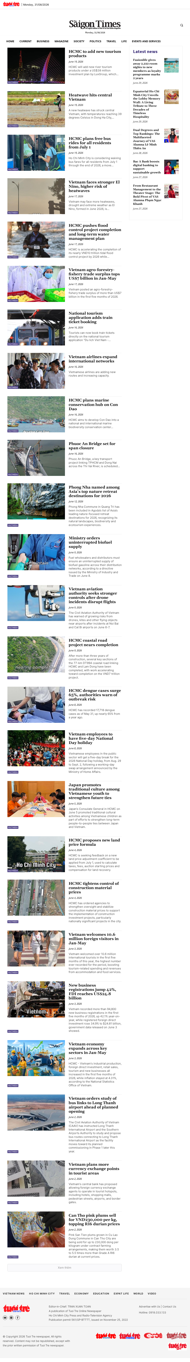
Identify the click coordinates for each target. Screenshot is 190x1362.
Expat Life (121, 1293)
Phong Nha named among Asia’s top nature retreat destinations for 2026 (94, 491)
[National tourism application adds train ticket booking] (36, 327)
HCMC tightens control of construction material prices (94, 888)
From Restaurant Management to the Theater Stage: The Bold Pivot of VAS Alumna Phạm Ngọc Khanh (147, 195)
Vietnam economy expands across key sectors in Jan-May (88, 1048)
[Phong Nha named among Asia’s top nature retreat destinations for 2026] (36, 501)
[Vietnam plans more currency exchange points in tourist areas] (36, 1179)
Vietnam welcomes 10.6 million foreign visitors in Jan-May (94, 939)
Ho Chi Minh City (42, 1293)
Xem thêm (64, 1267)
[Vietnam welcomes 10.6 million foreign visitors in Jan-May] (36, 949)
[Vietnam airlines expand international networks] (36, 371)
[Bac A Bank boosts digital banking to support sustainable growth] (171, 167)
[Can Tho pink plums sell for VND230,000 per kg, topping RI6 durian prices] (36, 1229)
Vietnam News (14, 1293)
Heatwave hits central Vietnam (90, 97)
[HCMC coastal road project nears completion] (36, 654)
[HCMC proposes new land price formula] (36, 854)
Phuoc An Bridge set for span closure (92, 446)
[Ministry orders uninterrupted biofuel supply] (36, 552)
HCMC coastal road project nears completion (93, 642)
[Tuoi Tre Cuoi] (153, 1335)
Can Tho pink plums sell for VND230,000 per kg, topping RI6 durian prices (94, 1220)
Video (152, 1293)
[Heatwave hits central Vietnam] (36, 109)
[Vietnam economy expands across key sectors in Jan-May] (36, 1058)
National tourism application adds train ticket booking (90, 317)
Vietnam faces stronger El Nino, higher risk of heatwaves (94, 186)
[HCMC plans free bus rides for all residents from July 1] (36, 153)
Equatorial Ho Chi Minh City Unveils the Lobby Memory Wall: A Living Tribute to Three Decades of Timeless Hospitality (146, 104)
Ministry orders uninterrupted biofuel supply (90, 542)
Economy (81, 1293)
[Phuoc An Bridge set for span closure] (36, 458)
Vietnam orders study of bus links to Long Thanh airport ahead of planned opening (93, 1105)
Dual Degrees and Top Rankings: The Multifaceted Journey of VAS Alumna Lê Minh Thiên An (146, 139)
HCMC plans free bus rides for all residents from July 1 (90, 143)
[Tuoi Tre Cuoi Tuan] (176, 1335)
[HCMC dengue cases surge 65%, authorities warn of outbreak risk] (36, 705)
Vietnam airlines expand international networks (93, 359)
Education (101, 1293)
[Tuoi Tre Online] (106, 1336)
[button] (181, 25)
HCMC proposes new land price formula (94, 842)
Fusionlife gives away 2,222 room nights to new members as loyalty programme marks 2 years (147, 69)
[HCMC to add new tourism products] (36, 66)
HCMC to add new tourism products (95, 53)
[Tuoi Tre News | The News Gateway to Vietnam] (11, 3)
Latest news (145, 51)
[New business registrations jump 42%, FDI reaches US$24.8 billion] (36, 999)
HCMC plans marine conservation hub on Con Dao (93, 404)
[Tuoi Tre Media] (129, 1335)
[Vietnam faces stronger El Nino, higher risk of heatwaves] (36, 196)
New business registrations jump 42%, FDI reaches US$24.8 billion (92, 992)
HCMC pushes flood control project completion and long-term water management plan (95, 232)
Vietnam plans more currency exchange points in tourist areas (94, 1169)
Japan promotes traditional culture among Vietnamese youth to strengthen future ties (94, 791)
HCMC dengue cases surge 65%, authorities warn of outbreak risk (95, 695)
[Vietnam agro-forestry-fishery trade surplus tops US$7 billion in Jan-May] (36, 284)
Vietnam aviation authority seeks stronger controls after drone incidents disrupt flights (93, 595)
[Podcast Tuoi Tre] (177, 1346)
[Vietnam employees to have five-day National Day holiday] (36, 748)
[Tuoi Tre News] (16, 1308)
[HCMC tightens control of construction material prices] (36, 898)
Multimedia (13, 82)
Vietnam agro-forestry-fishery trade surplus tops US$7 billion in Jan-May (94, 274)
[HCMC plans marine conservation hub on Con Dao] (36, 414)
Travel (64, 1293)
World (138, 1293)
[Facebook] (17, 1317)
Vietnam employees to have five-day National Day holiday (91, 738)
